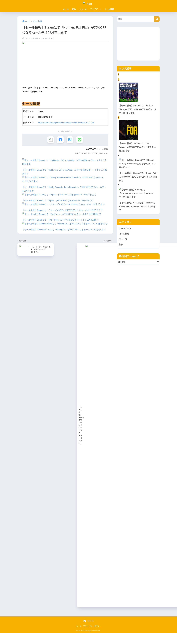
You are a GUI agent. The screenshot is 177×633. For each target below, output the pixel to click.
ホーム (66, 9)
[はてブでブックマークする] (70, 139)
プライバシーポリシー (92, 626)
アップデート (95, 9)
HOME (90, 620)
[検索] (157, 19)
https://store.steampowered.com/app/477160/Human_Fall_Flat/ (66, 123)
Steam (105, 153)
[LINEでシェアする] (79, 139)
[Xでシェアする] (50, 139)
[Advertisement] (138, 44)
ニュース (83, 9)
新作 (74, 9)
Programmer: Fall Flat (90, 153)
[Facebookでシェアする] (60, 139)
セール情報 (109, 9)
